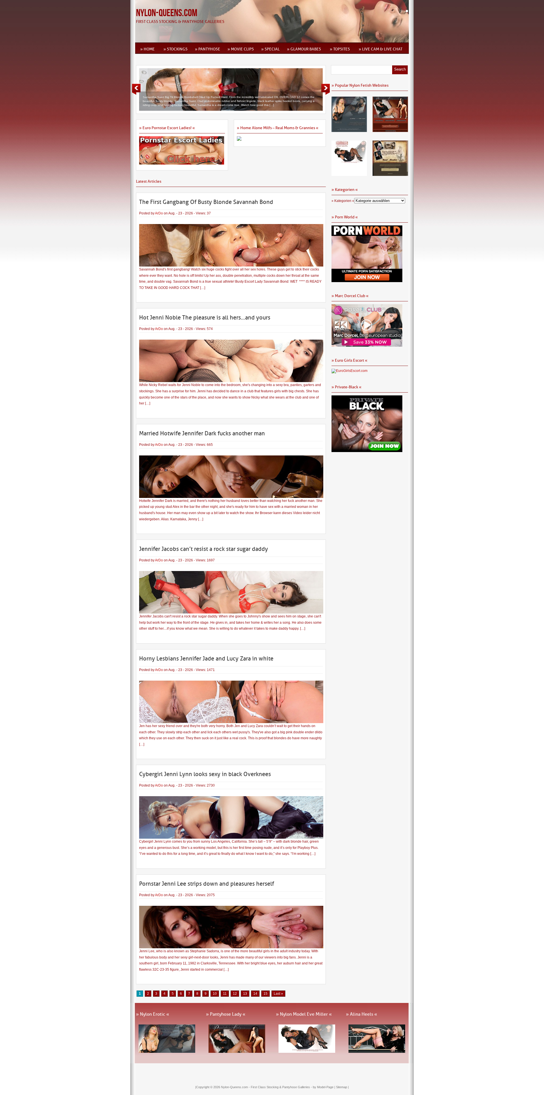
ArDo (159, 213)
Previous (136, 89)
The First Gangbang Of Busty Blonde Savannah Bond (206, 202)
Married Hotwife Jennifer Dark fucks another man (202, 433)
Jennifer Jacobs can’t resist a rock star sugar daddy (203, 549)
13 (245, 994)
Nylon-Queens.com (166, 13)
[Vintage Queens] (390, 174)
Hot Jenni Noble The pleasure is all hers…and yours (204, 317)
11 (225, 994)
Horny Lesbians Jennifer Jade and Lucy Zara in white (206, 658)
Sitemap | (342, 1087)
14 (255, 994)
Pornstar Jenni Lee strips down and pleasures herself (206, 883)
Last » (278, 994)
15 (265, 994)
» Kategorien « (343, 201)
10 (215, 994)
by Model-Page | (324, 1087)
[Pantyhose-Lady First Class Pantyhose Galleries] (390, 130)
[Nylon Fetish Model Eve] (349, 174)
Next (325, 89)
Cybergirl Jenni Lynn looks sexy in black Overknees (205, 774)
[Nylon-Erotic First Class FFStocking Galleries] (349, 130)
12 (235, 994)
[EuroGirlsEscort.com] (349, 371)
